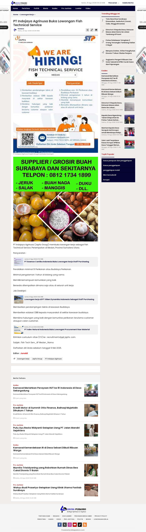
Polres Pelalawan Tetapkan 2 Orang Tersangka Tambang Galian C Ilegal (120, 42)
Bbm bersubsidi (109, 175)
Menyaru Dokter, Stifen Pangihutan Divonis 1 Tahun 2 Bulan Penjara (120, 52)
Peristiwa (41, 519)
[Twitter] (65, 525)
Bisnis (88, 519)
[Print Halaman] (96, 30)
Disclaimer (67, 516)
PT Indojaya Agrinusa (53, 359)
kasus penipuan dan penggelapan (117, 160)
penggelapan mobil (111, 170)
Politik (80, 519)
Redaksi (56, 516)
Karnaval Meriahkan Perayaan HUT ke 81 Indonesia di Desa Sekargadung (47, 389)
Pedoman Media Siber (83, 516)
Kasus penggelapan (111, 165)
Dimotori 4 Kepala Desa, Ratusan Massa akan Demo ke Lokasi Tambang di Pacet (120, 31)
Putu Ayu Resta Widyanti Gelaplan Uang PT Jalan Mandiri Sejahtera (46, 429)
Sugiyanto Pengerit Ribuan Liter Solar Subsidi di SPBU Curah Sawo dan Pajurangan (120, 61)
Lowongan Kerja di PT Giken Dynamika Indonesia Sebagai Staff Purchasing (59, 299)
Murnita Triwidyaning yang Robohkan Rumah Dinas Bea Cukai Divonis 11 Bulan (45, 469)
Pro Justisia (18, 405)
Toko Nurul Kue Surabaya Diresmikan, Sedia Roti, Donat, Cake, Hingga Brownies (118, 21)
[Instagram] (70, 525)
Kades (15, 385)
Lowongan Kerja (101, 519)
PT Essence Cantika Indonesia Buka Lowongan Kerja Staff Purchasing (56, 261)
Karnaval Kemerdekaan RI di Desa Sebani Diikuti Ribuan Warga (45, 449)
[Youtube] (75, 525)
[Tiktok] (80, 525)
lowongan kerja (23, 359)
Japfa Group (37, 359)
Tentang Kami (44, 516)
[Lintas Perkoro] (19, 3)
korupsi (106, 180)
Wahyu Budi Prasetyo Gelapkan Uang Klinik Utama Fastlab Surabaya (47, 489)
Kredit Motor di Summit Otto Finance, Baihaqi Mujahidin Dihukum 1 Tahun (45, 409)
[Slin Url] (92, 30)
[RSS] (85, 525)
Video (58, 519)
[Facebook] (60, 525)
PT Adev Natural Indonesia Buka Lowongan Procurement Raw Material (57, 329)
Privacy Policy (101, 516)
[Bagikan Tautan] (87, 30)
